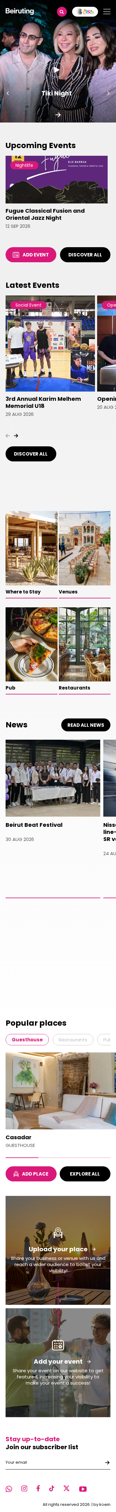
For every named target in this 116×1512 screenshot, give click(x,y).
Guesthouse (27, 1039)
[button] (8, 93)
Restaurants (73, 1039)
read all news (85, 725)
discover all (85, 254)
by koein (101, 1504)
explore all (85, 1174)
